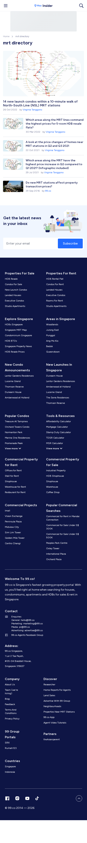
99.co (48, 190)
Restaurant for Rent (15, 492)
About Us (10, 684)
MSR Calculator (54, 443)
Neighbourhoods (52, 706)
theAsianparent (52, 739)
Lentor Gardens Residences (19, 375)
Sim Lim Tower (13, 532)
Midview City (12, 527)
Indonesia (10, 772)
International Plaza (56, 553)
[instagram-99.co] (17, 798)
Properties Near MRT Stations (59, 711)
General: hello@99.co (22, 620)
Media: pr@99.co (20, 627)
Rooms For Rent (54, 300)
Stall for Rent (12, 476)
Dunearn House (13, 392)
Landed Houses (13, 295)
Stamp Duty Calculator (58, 432)
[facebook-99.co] (7, 798)
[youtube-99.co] (27, 798)
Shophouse (11, 481)
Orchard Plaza (54, 559)
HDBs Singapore (14, 324)
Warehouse (52, 486)
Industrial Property (56, 470)
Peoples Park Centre (56, 543)
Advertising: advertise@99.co (27, 630)
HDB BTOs (11, 340)
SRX (7, 742)
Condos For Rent (55, 284)
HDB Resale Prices (14, 351)
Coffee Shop (52, 492)
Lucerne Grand (13, 381)
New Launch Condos (16, 289)
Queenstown (53, 351)
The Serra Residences (57, 397)
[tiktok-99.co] (37, 798)
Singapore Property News (18, 346)
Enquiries (16, 616)
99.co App (49, 717)
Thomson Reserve (14, 386)
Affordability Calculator (58, 421)
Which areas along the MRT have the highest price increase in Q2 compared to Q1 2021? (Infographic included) (54, 164)
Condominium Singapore (18, 335)
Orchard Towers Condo (17, 426)
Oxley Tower (52, 548)
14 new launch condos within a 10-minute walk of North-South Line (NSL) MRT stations (40, 103)
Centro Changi (13, 543)
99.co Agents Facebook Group (27, 635)
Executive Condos (14, 300)
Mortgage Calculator (57, 426)
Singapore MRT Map (16, 330)
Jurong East (52, 330)
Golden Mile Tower (14, 537)
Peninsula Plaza (13, 521)
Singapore (10, 766)
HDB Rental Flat (54, 278)
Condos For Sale (13, 284)
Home (6, 36)
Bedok (49, 346)
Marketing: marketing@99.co (27, 623)
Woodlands (52, 324)
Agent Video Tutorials (55, 722)
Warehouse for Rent (15, 486)
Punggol (50, 335)
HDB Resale (11, 278)
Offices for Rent (13, 470)
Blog (7, 698)
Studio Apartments (15, 306)
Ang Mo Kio (52, 340)
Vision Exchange (13, 516)
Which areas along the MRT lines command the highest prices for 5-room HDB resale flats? (55, 123)
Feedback (10, 704)
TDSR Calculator (55, 437)
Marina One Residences (17, 437)
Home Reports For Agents (57, 690)
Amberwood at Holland (17, 397)
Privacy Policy (12, 718)
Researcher (49, 684)
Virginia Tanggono (32, 109)
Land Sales (49, 695)
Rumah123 (11, 748)
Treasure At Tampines (16, 421)
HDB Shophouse (55, 476)
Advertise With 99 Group (57, 700)
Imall (7, 510)
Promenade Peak (14, 443)
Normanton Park (13, 432)
